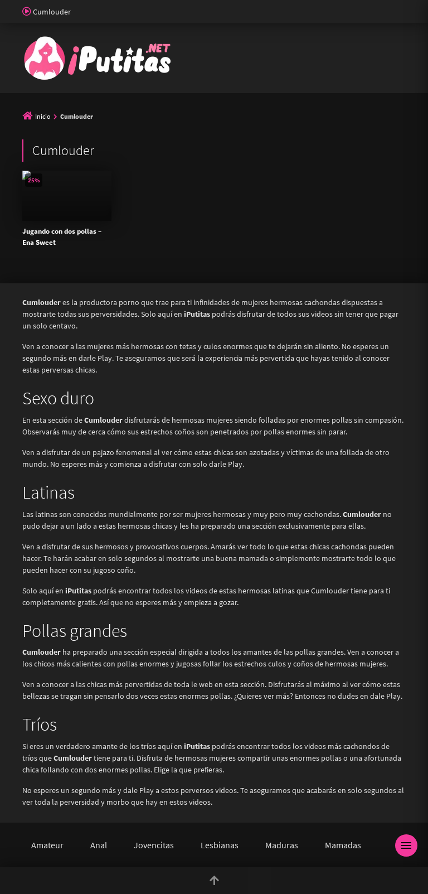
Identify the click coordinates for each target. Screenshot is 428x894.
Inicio (43, 116)
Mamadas (343, 844)
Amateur (47, 844)
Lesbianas (220, 844)
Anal (98, 844)
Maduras (281, 844)
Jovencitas (154, 844)
